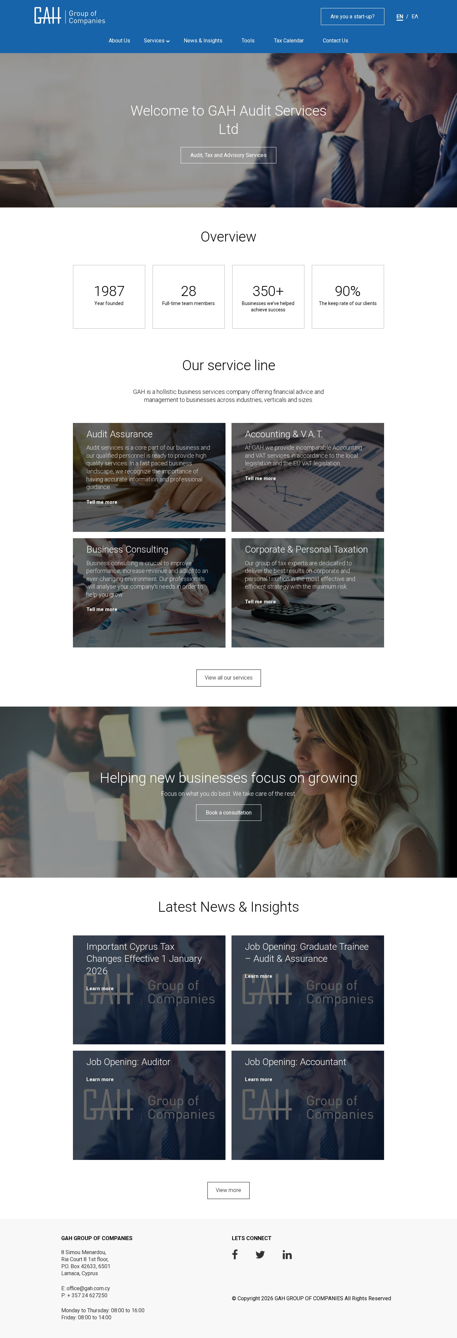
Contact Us (335, 41)
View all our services (229, 678)
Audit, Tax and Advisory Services (228, 155)
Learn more (100, 989)
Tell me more (101, 502)
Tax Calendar (289, 41)
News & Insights (203, 41)
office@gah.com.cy (88, 1288)
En (399, 16)
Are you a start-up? (353, 16)
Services (155, 40)
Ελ (415, 16)
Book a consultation (229, 812)
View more (228, 1190)
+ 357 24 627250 (87, 1295)
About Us (119, 41)
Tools (248, 41)
